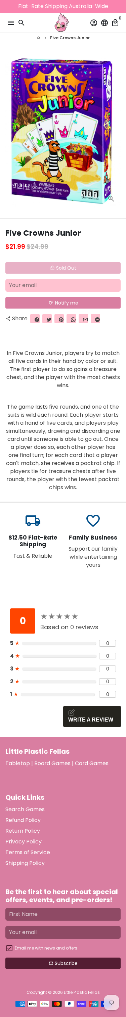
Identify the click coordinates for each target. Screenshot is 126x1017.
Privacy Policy (23, 841)
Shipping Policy (25, 863)
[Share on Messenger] (95, 318)
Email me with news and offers (46, 948)
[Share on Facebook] (35, 318)
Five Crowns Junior (70, 38)
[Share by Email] (83, 318)
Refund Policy (23, 820)
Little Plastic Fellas (82, 992)
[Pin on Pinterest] (59, 318)
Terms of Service (27, 852)
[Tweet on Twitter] (47, 318)
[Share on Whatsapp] (71, 318)
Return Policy (22, 831)
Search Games (25, 809)
